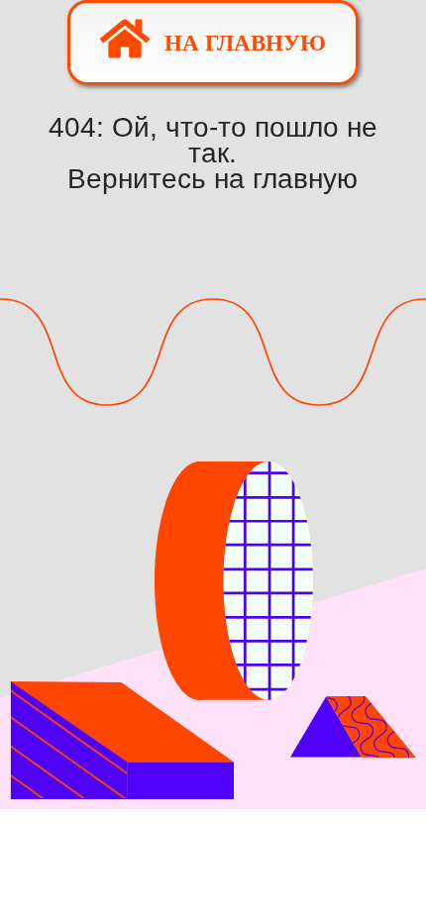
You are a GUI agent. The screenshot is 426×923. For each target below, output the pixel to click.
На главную (245, 43)
